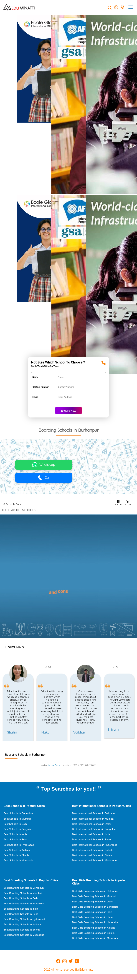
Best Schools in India (15, 834)
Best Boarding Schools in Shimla (22, 929)
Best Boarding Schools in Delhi (21, 898)
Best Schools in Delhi (15, 823)
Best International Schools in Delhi (91, 823)
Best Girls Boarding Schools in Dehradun (95, 891)
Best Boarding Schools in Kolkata (22, 924)
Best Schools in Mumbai (17, 818)
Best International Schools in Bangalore (94, 829)
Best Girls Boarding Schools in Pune (92, 917)
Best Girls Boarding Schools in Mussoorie (95, 938)
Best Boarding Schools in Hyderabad (24, 919)
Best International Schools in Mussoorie (94, 860)
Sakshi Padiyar (55, 765)
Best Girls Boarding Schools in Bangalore (95, 906)
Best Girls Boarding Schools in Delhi (92, 901)
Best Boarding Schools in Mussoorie (24, 934)
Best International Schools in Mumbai (93, 818)
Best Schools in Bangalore (18, 829)
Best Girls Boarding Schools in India (92, 911)
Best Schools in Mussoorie (18, 860)
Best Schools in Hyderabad (19, 844)
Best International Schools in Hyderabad (94, 844)
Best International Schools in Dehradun (94, 813)
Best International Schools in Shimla (92, 855)
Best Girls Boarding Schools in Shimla (93, 932)
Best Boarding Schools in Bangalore (24, 903)
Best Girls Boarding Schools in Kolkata (93, 927)
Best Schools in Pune (15, 839)
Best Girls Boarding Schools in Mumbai (94, 896)
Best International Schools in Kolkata (92, 850)
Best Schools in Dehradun (18, 813)
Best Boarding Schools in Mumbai (23, 893)
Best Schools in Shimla (16, 855)
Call (47, 477)
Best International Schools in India (91, 834)
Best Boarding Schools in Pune (21, 913)
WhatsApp (47, 465)
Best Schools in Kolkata (17, 850)
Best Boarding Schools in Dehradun (24, 887)
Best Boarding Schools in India (21, 908)
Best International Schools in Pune (91, 839)
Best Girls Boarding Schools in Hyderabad (95, 922)
